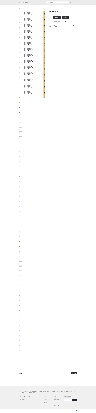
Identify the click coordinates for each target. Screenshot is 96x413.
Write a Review (74, 373)
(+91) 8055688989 (22, 399)
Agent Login (45, 402)
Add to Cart (57, 17)
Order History (46, 398)
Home (19, 8)
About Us (55, 396)
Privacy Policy (56, 398)
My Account (45, 396)
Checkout (45, 399)
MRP (49, 13)
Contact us (35, 396)
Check (65, 21)
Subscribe (74, 400)
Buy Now (65, 17)
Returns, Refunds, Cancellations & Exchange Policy (57, 401)
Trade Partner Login (46, 401)
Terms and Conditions (57, 405)
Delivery (50, 21)
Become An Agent (46, 404)
